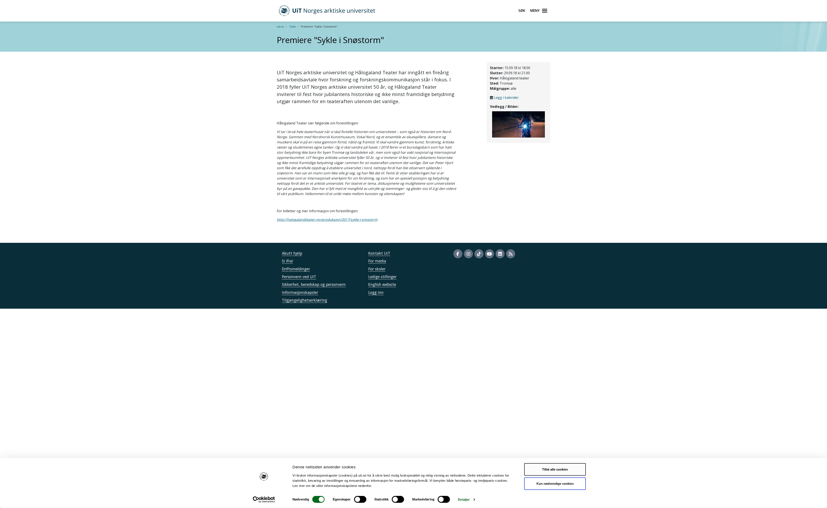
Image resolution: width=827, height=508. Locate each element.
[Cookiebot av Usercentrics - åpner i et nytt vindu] (264, 499)
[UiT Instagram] (468, 253)
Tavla (292, 26)
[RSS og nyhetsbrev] (510, 253)
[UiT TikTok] (478, 253)
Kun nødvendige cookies (555, 483)
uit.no (280, 26)
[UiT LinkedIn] (500, 253)
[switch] (360, 499)
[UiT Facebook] (457, 253)
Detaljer (464, 499)
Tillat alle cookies (555, 469)
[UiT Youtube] (489, 253)
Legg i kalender (506, 97)
